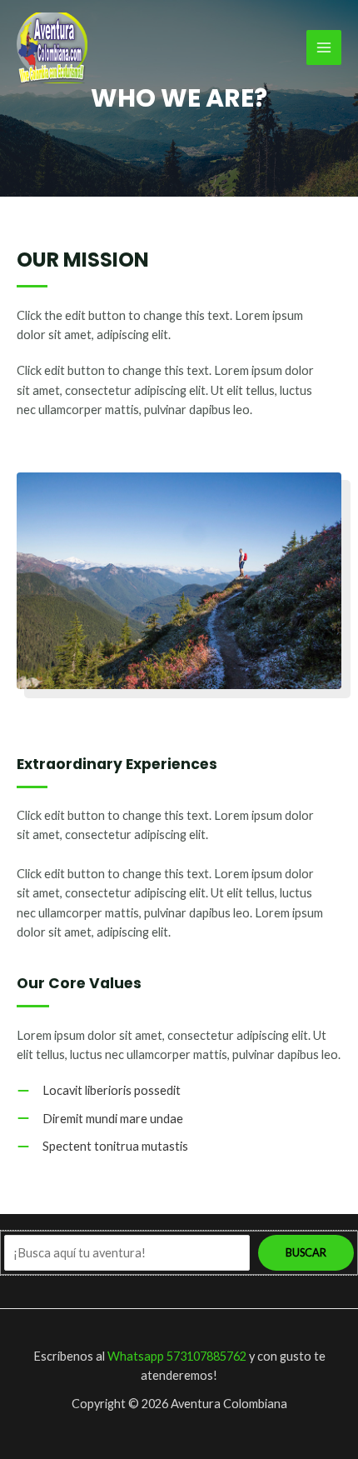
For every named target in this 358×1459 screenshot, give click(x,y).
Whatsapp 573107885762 (176, 1356)
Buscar (306, 1252)
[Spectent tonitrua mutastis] (102, 1146)
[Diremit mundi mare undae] (100, 1118)
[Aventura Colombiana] (52, 47)
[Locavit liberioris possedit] (99, 1090)
